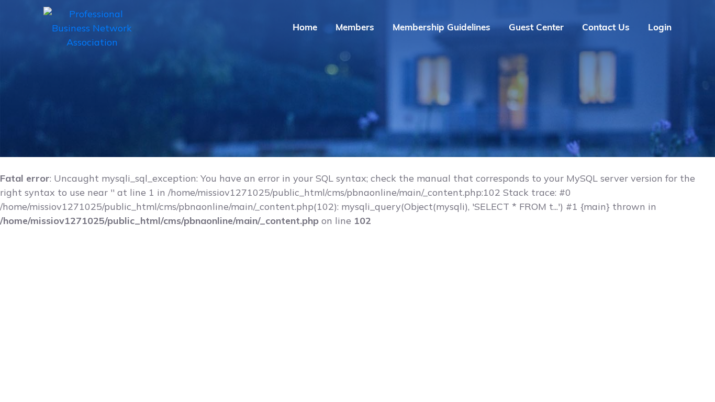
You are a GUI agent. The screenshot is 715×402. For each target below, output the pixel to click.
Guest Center (536, 26)
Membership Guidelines (441, 26)
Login (660, 26)
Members (355, 26)
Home (305, 26)
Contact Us (606, 26)
